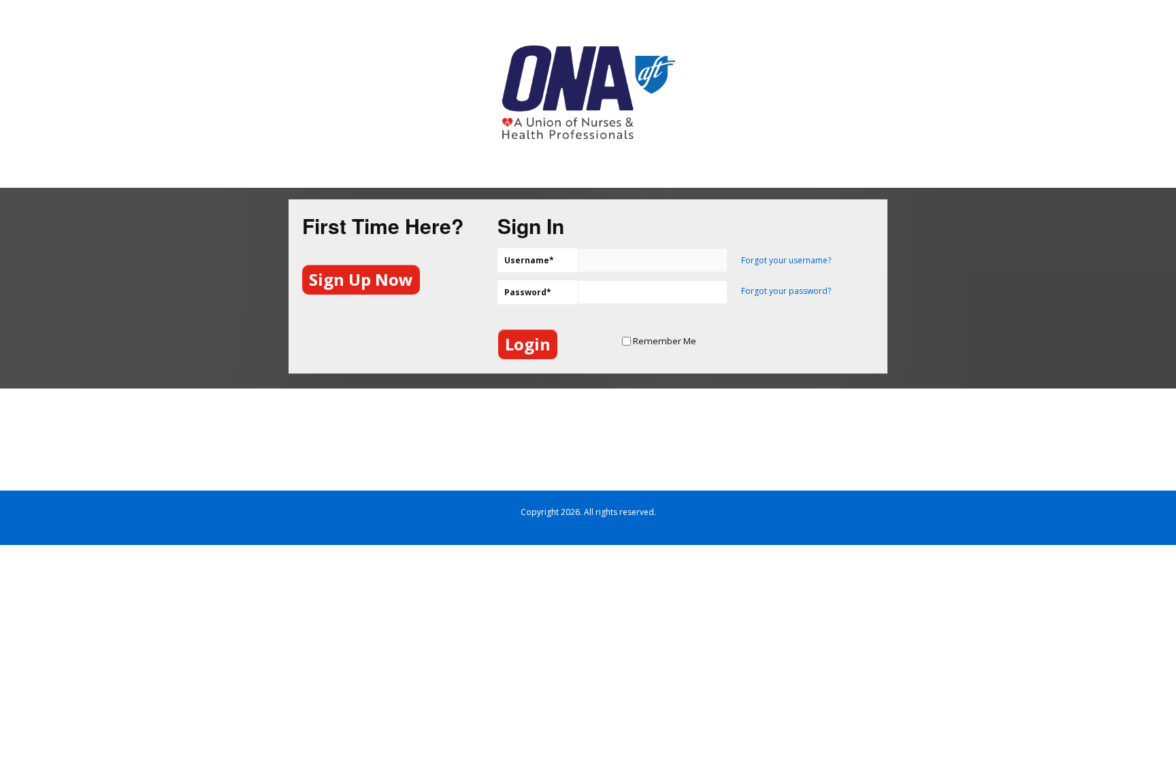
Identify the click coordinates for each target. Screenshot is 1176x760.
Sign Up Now (361, 279)
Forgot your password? (786, 291)
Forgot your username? (786, 260)
